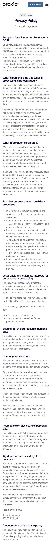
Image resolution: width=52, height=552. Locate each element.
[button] (47, 4)
